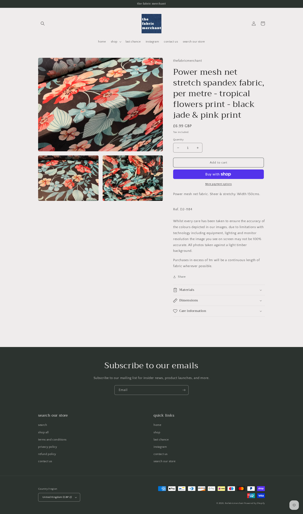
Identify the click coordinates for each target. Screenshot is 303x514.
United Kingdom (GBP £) (57, 497)
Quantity (178, 139)
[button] (42, 23)
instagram (160, 447)
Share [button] (182, 276)
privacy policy (47, 447)
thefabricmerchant (234, 503)
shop (157, 432)
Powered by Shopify (254, 503)
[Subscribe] (183, 390)
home (157, 425)
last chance (161, 439)
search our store (165, 461)
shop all (43, 432)
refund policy (47, 454)
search (42, 425)
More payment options (218, 184)
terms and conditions (52, 439)
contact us (45, 461)
